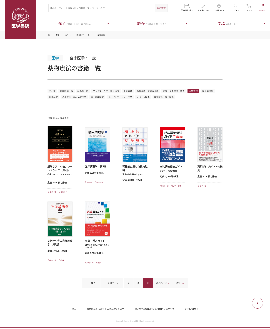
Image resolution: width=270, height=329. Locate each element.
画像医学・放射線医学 (147, 91)
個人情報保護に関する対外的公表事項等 (154, 308)
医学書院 (20, 19)
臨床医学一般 (66, 91)
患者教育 (127, 91)
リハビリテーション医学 (120, 97)
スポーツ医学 (143, 97)
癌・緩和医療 (97, 97)
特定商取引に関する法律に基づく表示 (105, 308)
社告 (74, 308)
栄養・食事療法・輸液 (174, 91)
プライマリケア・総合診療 (106, 91)
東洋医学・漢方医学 (164, 97)
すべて (52, 91)
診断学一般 (83, 91)
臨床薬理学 (207, 91)
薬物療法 (193, 91)
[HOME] (49, 35)
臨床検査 (53, 97)
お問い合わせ (191, 308)
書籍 (57, 35)
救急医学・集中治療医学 (74, 97)
